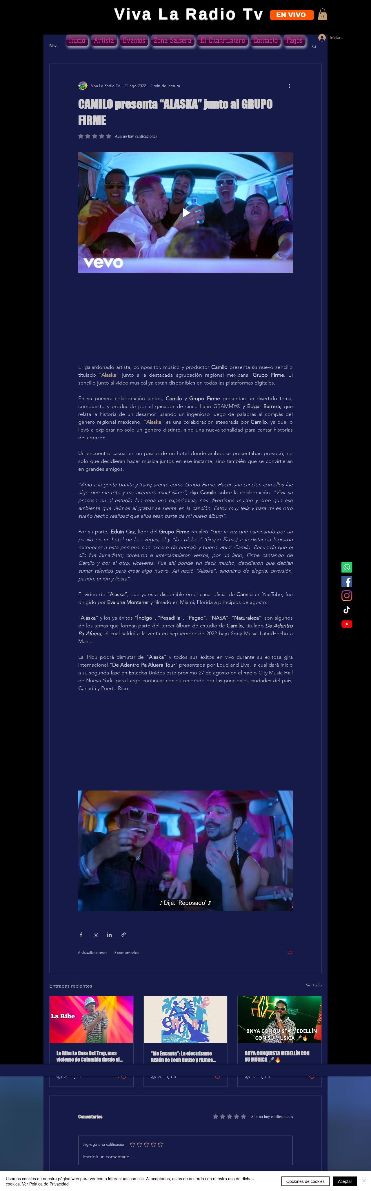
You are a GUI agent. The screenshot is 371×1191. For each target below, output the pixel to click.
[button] (323, 14)
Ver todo (314, 985)
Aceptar (345, 1181)
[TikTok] (346, 609)
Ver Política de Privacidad (45, 1184)
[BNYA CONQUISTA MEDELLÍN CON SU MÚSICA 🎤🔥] (279, 1019)
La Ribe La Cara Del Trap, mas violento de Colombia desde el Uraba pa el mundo (88, 1056)
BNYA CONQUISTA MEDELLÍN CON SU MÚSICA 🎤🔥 (277, 1056)
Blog (53, 45)
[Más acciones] (289, 85)
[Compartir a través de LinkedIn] (109, 934)
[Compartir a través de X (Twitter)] (95, 934)
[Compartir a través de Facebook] (81, 934)
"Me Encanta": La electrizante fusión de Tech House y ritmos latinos (182, 1056)
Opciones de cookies (305, 1181)
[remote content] (185, 322)
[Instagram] (346, 595)
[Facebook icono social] (346, 581)
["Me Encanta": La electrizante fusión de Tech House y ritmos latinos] (186, 1019)
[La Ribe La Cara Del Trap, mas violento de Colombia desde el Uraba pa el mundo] (91, 1019)
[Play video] (185, 212)
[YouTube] (346, 624)
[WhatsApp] (346, 567)
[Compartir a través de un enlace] (123, 934)
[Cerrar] (364, 1181)
